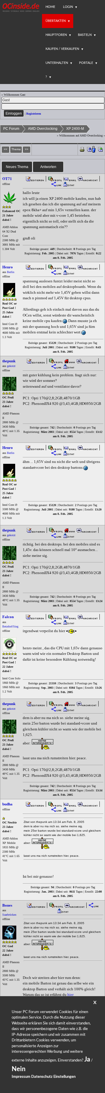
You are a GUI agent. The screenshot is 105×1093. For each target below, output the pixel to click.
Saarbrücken (9, 914)
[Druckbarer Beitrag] (82, 149)
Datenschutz (41, 1077)
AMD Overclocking (42, 129)
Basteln (85, 34)
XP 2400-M (75, 129)
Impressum (21, 1077)
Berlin (10, 272)
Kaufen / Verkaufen (62, 48)
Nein (18, 1069)
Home (50, 6)
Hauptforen (56, 34)
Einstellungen (64, 1077)
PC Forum (11, 129)
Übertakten (56, 20)
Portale (86, 62)
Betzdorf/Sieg (10, 626)
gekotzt (11, 366)
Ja (87, 1059)
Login (68, 6)
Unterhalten (57, 62)
